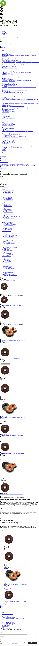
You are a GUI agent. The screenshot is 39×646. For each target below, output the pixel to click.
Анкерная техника (7, 204)
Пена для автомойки (7, 253)
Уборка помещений (7, 248)
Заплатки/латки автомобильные (9, 268)
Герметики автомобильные (8, 192)
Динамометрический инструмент (9, 236)
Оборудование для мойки (8, 250)
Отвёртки (5, 234)
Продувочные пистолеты (8, 262)
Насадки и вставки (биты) (8, 233)
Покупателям (2, 606)
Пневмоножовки (7, 260)
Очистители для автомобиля (8, 252)
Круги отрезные (8, 171)
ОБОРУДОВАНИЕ (22, 163)
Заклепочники (6, 259)
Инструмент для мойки (8, 255)
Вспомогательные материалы (9, 218)
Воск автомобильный (7, 251)
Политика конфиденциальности (7, 614)
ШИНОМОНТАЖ (26, 165)
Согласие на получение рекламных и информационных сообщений (13, 618)
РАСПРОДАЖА (6, 164)
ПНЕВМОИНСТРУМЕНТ (18, 165)
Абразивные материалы (8, 215)
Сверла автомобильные (8, 229)
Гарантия (3, 611)
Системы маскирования (8, 221)
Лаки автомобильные (7, 219)
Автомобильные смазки (8, 191)
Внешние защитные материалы (9, 242)
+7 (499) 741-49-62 (3, 156)
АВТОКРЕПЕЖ (5, 621)
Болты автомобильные (8, 205)
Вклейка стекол (6, 217)
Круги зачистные (3, 171)
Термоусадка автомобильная (8, 200)
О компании (2, 605)
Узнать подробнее (14, 643)
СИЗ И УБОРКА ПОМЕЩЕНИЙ (7, 624)
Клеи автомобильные (7, 193)
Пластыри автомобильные (8, 270)
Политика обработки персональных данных (9, 616)
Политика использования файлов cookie (8, 617)
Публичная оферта (5, 615)
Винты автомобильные (8, 206)
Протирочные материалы (8, 246)
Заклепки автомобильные (8, 207)
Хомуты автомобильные (8, 209)
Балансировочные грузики (8, 265)
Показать (2, 187)
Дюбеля (5, 211)
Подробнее (6, 568)
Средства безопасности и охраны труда (10, 247)
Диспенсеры (6, 244)
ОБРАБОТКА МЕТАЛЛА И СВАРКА (8, 623)
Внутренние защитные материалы (9, 243)
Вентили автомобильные (8, 266)
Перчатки (5, 245)
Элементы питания (7, 202)
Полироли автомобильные (8, 254)
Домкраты (6, 273)
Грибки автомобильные (8, 267)
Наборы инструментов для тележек (10, 224)
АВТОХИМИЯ (4, 620)
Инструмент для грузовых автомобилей (10, 275)
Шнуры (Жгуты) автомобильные (9, 272)
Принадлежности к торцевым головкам (10, 235)
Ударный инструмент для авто (9, 239)
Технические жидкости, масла (9, 190)
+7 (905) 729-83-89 (3, 628)
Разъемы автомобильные (8, 198)
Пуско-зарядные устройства (8, 201)
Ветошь (5, 241)
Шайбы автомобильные (8, 210)
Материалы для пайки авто (8, 199)
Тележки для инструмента (8, 225)
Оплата (3, 610)
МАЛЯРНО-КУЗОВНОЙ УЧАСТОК (8, 622)
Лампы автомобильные (8, 195)
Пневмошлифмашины (7, 261)
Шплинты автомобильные (8, 212)
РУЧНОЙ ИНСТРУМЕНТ (13, 164)
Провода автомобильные (8, 197)
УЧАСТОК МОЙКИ (10, 165)
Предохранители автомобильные (9, 196)
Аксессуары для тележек (8, 223)
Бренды (3, 612)
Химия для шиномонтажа (8, 271)
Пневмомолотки (7, 258)
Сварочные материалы (8, 228)
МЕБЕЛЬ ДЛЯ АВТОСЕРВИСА (13, 163)
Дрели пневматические (8, 257)
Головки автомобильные (8, 232)
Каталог (1, 607)
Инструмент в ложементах (8, 237)
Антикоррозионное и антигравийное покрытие (12, 216)
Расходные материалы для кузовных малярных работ (12, 220)
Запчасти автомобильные (8, 269)
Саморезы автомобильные (8, 208)
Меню (3, 27)
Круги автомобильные (8, 227)
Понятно (32, 642)
